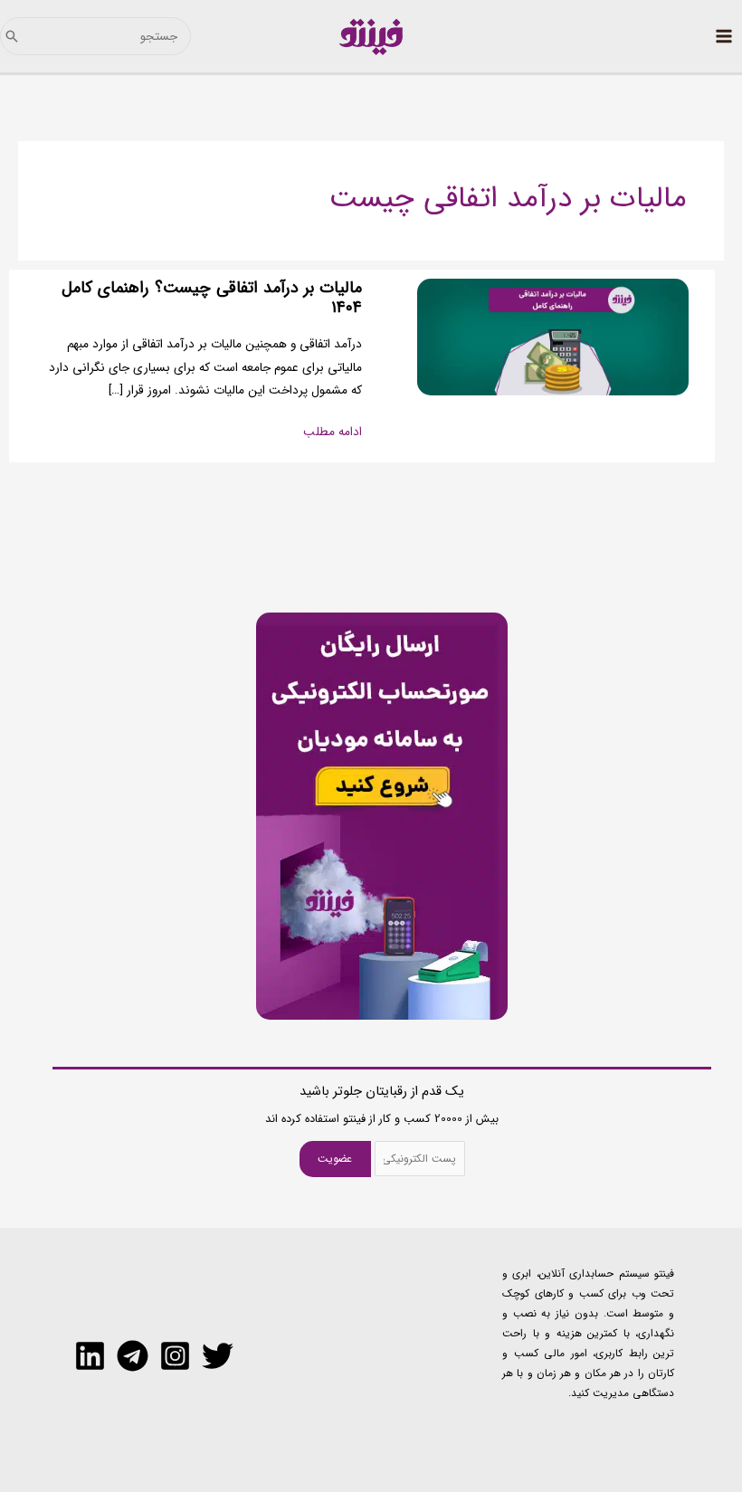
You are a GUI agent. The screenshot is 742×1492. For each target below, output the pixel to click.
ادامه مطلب (332, 432)
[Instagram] (175, 1356)
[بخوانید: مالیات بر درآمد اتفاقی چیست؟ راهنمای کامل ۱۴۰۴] (553, 337)
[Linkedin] (90, 1356)
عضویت (335, 1158)
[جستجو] (12, 36)
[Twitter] (217, 1356)
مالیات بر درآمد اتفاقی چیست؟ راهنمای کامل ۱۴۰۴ (212, 298)
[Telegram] (132, 1356)
